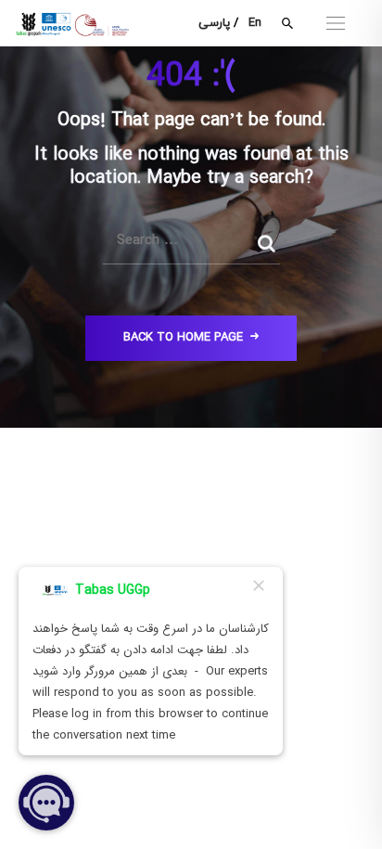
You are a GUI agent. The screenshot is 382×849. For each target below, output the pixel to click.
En (254, 23)
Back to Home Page (183, 337)
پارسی (214, 23)
